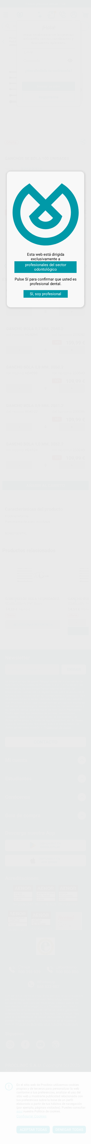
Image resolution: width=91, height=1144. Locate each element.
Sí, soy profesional (45, 294)
